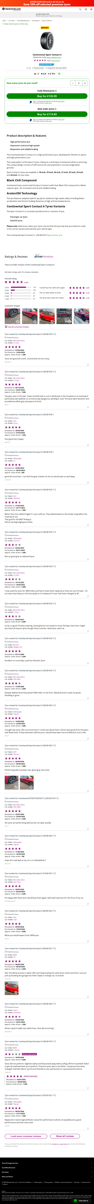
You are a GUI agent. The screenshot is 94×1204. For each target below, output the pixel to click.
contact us (55, 1144)
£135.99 (52, 96)
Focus (16, 423)
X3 (14, 957)
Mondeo (17, 498)
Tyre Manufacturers (8, 1168)
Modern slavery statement (63, 1182)
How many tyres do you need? (22, 83)
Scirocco (17, 541)
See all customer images (18, 326)
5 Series (17, 1050)
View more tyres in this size (16, 24)
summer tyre (56, 235)
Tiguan (16, 714)
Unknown (17, 1012)
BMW (15, 955)
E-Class (16, 612)
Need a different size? (54, 57)
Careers (5, 1184)
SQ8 (15, 919)
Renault (16, 645)
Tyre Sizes (5, 1172)
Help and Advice (7, 1177)
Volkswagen (17, 458)
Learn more (61, 101)
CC (15, 461)
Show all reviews (65, 1136)
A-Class (16, 343)
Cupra (15, 1010)
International (86, 1182)
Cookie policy (38, 1182)
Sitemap (76, 1182)
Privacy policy (48, 1182)
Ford (14, 421)
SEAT (15, 752)
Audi (14, 917)
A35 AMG (17, 679)
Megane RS (18, 647)
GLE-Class (17, 882)
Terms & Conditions (25, 1182)
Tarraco (16, 754)
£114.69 (52, 114)
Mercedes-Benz (19, 340)
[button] (80, 9)
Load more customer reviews (26, 1136)
